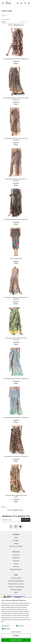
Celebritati (16, 566)
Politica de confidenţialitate (16, 581)
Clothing (16, 543)
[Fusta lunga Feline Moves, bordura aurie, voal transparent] (16, 122)
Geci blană (16, 540)
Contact (16, 563)
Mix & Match (16, 558)
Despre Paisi (16, 555)
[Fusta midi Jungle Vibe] (16, 242)
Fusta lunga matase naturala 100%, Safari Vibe (16, 456)
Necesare (7, 626)
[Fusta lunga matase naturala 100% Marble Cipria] (16, 42)
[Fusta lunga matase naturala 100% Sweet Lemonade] (16, 321)
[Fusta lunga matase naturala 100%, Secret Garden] (16, 479)
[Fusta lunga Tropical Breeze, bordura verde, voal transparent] (16, 281)
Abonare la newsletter (16, 569)
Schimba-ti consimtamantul (16, 586)
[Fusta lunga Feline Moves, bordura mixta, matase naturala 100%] (16, 81)
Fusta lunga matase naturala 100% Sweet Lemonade (16, 338)
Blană (16, 537)
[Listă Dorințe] (25, 3)
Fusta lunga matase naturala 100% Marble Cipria (16, 59)
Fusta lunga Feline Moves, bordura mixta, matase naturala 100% (16, 98)
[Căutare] (17, 3)
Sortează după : (6, 19)
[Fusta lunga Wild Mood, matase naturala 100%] (16, 203)
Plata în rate (16, 560)
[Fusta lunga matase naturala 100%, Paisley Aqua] (16, 362)
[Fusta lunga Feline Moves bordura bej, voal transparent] (16, 162)
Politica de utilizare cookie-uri (16, 584)
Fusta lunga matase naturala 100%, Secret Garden (16, 496)
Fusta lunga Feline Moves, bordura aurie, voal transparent (16, 139)
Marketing (7, 628)
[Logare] (21, 3)
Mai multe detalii (16, 632)
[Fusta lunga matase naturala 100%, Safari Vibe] (16, 440)
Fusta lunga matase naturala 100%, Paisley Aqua (16, 378)
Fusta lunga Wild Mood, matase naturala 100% (16, 219)
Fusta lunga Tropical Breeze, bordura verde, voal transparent (16, 298)
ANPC (16, 592)
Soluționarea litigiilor (16, 589)
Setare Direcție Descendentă (26, 22)
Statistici (21, 626)
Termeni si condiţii (16, 578)
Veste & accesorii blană (16, 546)
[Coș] (28, 3)
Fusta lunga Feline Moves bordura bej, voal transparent (16, 179)
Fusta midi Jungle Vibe (16, 258)
